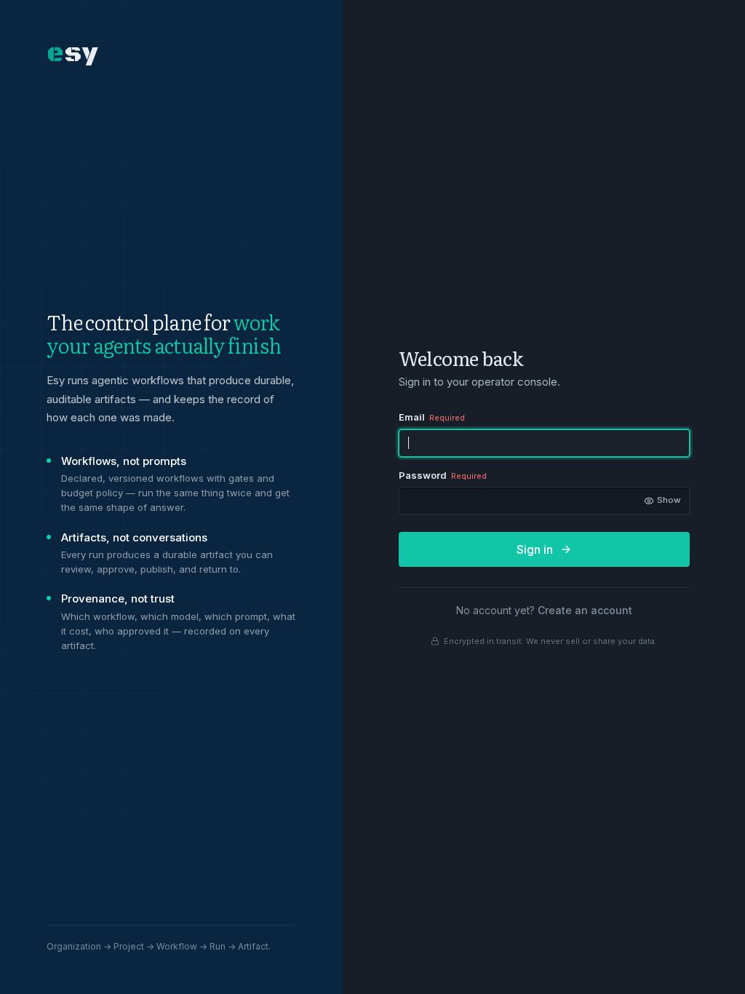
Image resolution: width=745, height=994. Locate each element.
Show (664, 502)
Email (432, 417)
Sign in (535, 549)
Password (443, 475)
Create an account (585, 610)
